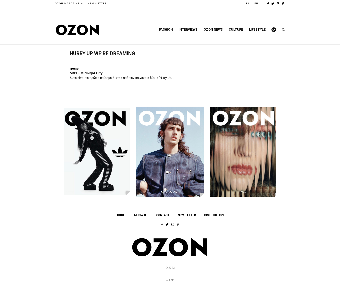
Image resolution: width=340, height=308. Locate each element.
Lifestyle (257, 29)
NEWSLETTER (97, 3)
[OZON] (170, 255)
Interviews (188, 29)
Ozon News (213, 29)
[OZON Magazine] (77, 30)
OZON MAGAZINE (67, 3)
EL (247, 3)
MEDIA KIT (141, 215)
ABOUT (121, 215)
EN (256, 3)
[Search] (282, 29)
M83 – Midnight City (86, 73)
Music (74, 69)
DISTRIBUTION (214, 215)
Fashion (166, 29)
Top (171, 280)
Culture (236, 29)
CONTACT (163, 215)
